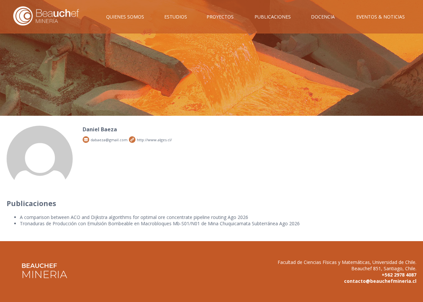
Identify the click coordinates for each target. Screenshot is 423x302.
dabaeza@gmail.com (86, 139)
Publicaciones (272, 17)
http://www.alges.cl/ (132, 139)
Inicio (51, 23)
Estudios (175, 17)
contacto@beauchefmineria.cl (380, 281)
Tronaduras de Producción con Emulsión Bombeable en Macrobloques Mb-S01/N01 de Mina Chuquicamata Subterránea (149, 223)
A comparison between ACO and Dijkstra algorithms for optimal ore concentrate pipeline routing (123, 217)
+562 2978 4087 (399, 275)
